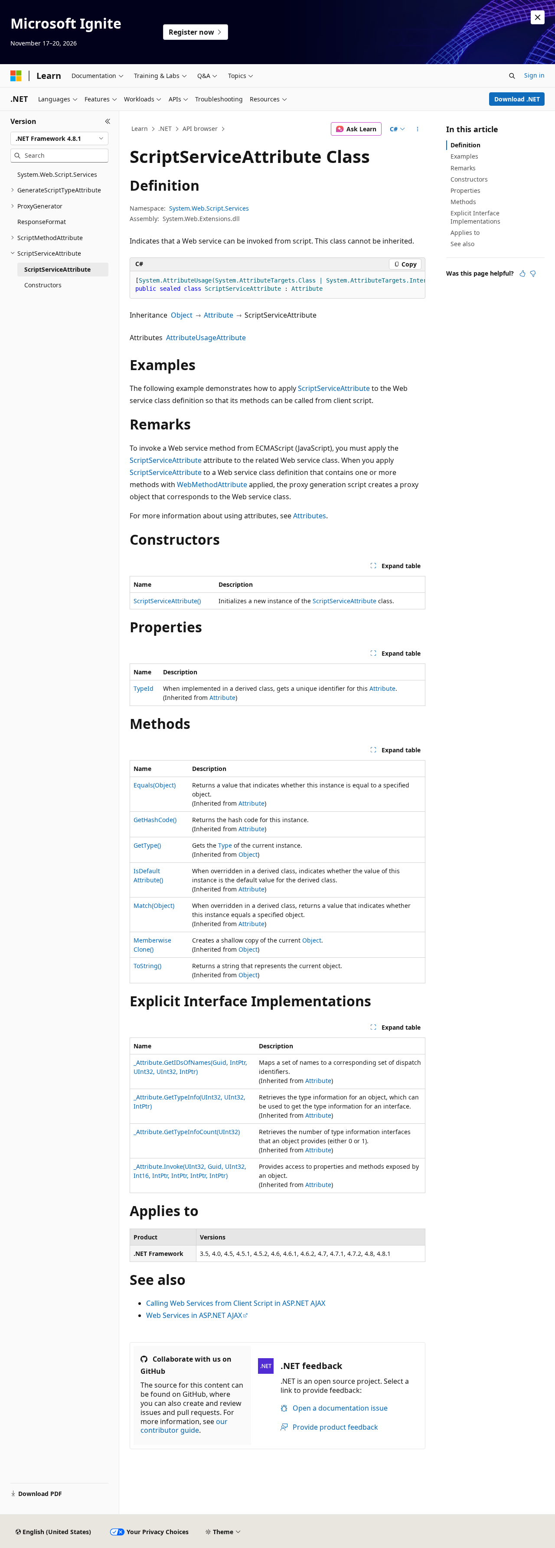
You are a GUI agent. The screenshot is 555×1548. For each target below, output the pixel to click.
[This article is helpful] (522, 273)
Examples (464, 156)
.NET (165, 128)
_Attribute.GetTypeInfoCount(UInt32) (187, 1132)
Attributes (309, 515)
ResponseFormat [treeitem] (41, 222)
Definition (465, 145)
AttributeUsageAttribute (206, 337)
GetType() (147, 845)
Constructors (469, 179)
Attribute (218, 315)
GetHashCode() (155, 820)
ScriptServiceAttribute (334, 388)
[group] (277, 285)
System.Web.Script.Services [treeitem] (57, 174)
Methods (463, 202)
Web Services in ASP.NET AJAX (194, 1315)
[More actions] (417, 129)
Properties (465, 190)
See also (462, 244)
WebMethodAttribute (212, 484)
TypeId (143, 688)
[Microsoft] (16, 75)
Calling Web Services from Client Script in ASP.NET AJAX (235, 1303)
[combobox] (59, 139)
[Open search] (512, 76)
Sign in (534, 75)
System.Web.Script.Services (209, 208)
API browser (200, 128)
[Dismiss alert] (538, 17)
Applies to (465, 232)
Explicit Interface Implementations (475, 217)
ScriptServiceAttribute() (167, 601)
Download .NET (517, 99)
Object (182, 315)
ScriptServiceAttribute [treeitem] (57, 269)
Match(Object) (154, 905)
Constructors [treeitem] (43, 285)
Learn (139, 128)
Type (225, 845)
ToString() (147, 966)
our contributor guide (184, 1426)
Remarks (463, 168)
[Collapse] (107, 121)
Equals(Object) (155, 785)
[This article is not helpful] (533, 273)
